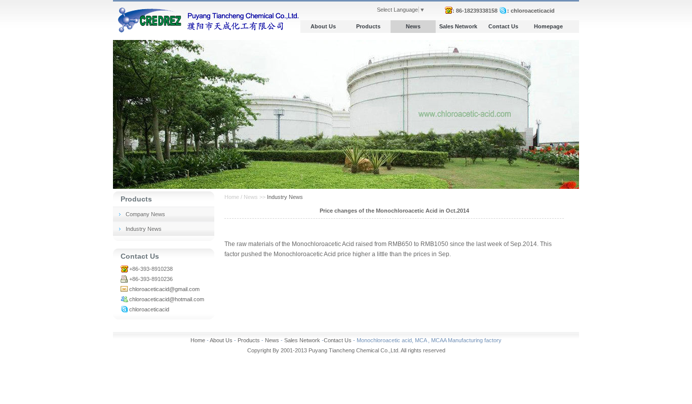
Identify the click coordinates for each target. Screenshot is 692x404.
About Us (323, 26)
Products (368, 26)
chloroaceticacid (149, 309)
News (413, 26)
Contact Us (503, 26)
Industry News (144, 229)
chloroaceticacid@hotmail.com (166, 299)
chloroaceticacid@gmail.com (164, 289)
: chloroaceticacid (531, 11)
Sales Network (458, 26)
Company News (145, 214)
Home (197, 340)
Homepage (548, 26)
